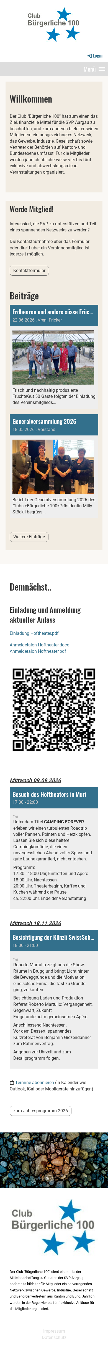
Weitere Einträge (29, 536)
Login (97, 55)
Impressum (54, 1331)
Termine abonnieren (34, 1082)
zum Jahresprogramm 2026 (40, 1110)
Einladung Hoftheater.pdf (34, 633)
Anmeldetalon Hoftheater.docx (39, 645)
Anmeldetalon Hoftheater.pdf (38, 651)
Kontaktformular (29, 270)
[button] (54, 848)
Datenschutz (54, 1337)
